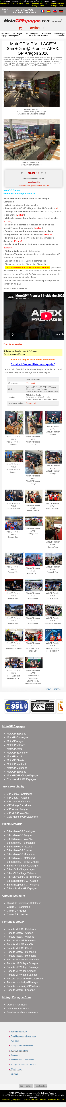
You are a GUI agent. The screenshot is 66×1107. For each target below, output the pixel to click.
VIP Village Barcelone (19, 805)
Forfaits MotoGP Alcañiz (20, 944)
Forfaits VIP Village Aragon (21, 971)
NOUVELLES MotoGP (38, 36)
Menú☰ (5, 11)
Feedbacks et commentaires (22, 1012)
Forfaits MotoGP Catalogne (22, 929)
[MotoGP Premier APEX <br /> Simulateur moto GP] (53, 616)
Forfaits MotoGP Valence (20, 936)
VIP (12, 3)
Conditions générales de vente (23, 1036)
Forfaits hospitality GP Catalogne (25, 978)
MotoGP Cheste (15, 760)
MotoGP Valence (16, 745)
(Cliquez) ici (31, 383)
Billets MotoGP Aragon (19, 835)
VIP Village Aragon (17, 809)
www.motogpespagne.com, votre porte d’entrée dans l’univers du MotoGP (33, 1099)
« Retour (47, 689)
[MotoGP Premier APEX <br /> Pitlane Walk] (14, 591)
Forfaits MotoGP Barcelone (21, 940)
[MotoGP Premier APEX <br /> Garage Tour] (14, 530)
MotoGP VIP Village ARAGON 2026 (43, 63)
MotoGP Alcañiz (15, 756)
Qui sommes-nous (17, 1004)
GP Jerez (6, 34)
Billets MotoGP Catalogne (21, 831)
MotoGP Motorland (17, 768)
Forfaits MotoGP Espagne (21, 990)
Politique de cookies (19, 1050)
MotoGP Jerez (14, 749)
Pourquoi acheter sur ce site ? (23, 1064)
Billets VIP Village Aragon (21, 869)
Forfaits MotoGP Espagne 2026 (57, 4)
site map (14, 1074)
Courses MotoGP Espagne (21, 779)
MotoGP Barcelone (17, 752)
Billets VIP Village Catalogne (23, 865)
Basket (34, 28)
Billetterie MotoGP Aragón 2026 (30, 61)
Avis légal (15, 1041)
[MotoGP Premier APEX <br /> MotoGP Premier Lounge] (32, 161)
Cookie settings (25, 1086)
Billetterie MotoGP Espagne (22, 888)
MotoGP (20, 3)
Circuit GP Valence (17, 914)
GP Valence (46, 34)
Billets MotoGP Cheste (19, 850)
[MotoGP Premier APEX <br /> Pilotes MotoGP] (14, 501)
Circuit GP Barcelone (18, 907)
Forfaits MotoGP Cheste (20, 948)
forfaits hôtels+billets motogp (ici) (33, 364)
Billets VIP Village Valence (21, 873)
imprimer (57, 689)
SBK (27, 3)
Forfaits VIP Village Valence (22, 974)
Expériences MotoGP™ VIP (46, 59)
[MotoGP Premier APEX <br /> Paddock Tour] (14, 565)
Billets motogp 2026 (19, 1031)
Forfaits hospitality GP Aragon (23, 982)
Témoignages (16, 1069)
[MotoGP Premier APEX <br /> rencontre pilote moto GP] (33, 641)
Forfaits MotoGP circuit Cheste (23, 959)
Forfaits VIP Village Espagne (22, 963)
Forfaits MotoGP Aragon (20, 933)
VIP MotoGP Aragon (18, 797)
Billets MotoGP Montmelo (21, 854)
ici (57, 208)
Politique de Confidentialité (22, 1046)
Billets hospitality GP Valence (23, 884)
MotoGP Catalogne (17, 737)
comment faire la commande (22, 1060)
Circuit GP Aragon (17, 910)
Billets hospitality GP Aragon (22, 881)
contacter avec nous (18, 1008)
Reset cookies (41, 1086)
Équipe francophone (10, 36)
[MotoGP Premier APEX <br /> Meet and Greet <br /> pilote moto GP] (53, 641)
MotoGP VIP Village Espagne (23, 775)
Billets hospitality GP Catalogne (24, 877)
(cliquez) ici (31, 403)
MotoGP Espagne (16, 733)
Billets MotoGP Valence (20, 839)
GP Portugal (59, 34)
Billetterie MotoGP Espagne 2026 (39, 4)
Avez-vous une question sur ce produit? (34, 185)
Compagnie (16, 1055)
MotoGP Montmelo (17, 764)
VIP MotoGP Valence (18, 801)
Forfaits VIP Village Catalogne (23, 967)
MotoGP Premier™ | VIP (25, 59)
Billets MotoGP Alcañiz (19, 846)
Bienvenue (4, 3)
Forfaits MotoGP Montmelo (21, 952)
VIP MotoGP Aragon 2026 (18, 63)
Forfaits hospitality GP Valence (23, 986)
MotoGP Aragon (15, 741)
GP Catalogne (32, 34)
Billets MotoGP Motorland (21, 858)
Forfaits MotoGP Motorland (21, 955)
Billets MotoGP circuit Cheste (23, 862)
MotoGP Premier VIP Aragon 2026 (34, 65)
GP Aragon (17, 34)
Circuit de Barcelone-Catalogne (24, 903)
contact (61, 36)
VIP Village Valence (18, 813)
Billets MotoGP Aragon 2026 (40, 58)
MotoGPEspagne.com (11, 1095)
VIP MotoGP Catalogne (19, 794)
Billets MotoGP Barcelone (21, 843)
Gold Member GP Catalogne (22, 816)
